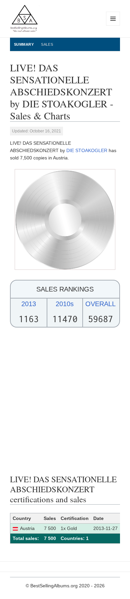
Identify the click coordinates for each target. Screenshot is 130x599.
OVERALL (100, 304)
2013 (28, 304)
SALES (47, 44)
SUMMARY (24, 44)
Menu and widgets (113, 25)
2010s (65, 304)
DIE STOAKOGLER (86, 150)
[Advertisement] (65, 401)
